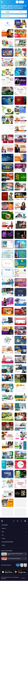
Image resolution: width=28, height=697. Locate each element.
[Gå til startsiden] (1, 2)
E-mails (20, 12)
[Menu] (26, 2)
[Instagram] (17, 521)
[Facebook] (13, 521)
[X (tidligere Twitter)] (21, 521)
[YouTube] (25, 521)
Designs (8, 12)
